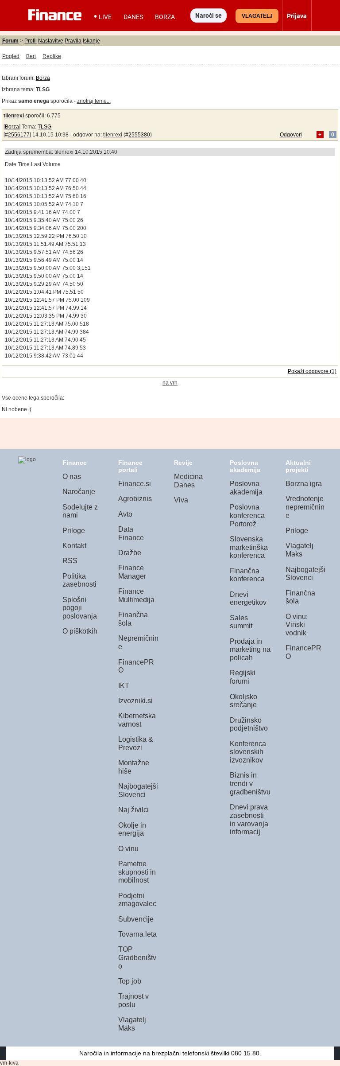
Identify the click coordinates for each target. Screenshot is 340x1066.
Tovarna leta (137, 934)
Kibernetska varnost (137, 720)
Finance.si (134, 483)
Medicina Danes (188, 481)
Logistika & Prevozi (135, 743)
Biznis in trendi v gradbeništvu (250, 783)
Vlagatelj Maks (132, 1024)
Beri (31, 56)
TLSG (44, 127)
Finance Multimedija (136, 595)
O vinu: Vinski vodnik (297, 625)
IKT (123, 685)
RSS (69, 560)
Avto (125, 514)
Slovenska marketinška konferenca (249, 547)
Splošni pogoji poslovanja (79, 608)
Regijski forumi (242, 677)
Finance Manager (132, 572)
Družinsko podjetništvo (249, 724)
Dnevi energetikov (248, 599)
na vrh (170, 383)
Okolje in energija (132, 829)
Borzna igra (304, 483)
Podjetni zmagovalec (137, 900)
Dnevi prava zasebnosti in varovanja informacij (249, 819)
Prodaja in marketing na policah (250, 649)
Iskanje (91, 41)
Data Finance (131, 533)
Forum (10, 41)
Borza (165, 16)
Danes (133, 16)
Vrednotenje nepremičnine (305, 507)
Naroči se (208, 15)
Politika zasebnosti (79, 580)
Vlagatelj (257, 16)
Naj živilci (133, 809)
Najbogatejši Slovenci (138, 790)
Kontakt (74, 545)
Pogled (10, 56)
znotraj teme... (94, 101)
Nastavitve (50, 41)
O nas (71, 476)
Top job (129, 981)
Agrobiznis (135, 498)
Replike (51, 56)
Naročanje (78, 491)
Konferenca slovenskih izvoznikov (248, 752)
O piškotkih (79, 631)
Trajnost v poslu (133, 1000)
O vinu (128, 848)
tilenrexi (14, 116)
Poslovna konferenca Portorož (247, 515)
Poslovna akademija (246, 488)
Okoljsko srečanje (243, 701)
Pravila (73, 41)
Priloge (73, 530)
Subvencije (136, 919)
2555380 (139, 135)
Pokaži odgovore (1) (312, 371)
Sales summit (241, 622)
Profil (30, 41)
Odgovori (291, 135)
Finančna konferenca (247, 575)
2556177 (19, 135)
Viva (181, 500)
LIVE (105, 16)
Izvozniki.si (135, 700)
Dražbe (129, 552)
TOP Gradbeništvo (137, 957)
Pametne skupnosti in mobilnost (137, 872)
